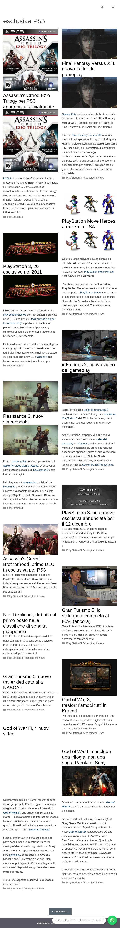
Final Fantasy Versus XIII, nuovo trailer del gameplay (88, 69)
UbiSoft (7, 178)
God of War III (11, 812)
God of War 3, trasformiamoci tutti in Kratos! (84, 705)
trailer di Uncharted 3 (96, 409)
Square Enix (69, 114)
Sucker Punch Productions (97, 464)
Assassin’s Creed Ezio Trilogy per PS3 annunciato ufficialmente (28, 101)
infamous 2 (83, 443)
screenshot (29, 482)
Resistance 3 (40, 469)
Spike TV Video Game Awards (20, 465)
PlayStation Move (90, 292)
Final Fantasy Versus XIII (87, 135)
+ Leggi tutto (60, 911)
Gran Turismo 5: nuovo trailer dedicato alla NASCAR (27, 682)
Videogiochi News (93, 177)
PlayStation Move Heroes (99, 271)
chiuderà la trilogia (38, 829)
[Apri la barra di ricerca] (102, 7)
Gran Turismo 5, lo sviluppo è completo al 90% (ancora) (85, 616)
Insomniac (9, 486)
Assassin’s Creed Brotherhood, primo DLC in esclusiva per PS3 (28, 564)
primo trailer (19, 461)
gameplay (14, 854)
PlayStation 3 (15, 216)
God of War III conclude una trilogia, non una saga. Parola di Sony (86, 757)
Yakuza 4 (42, 356)
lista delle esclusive (14, 314)
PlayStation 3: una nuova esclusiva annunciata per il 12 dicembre (88, 518)
